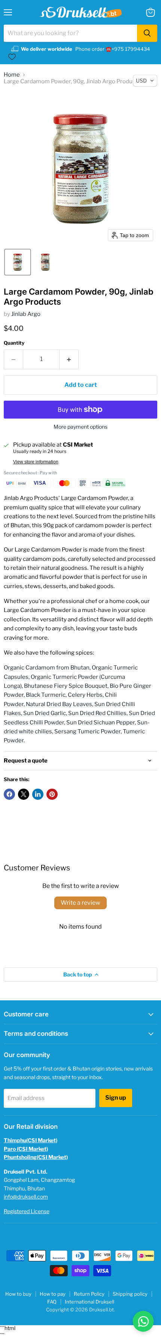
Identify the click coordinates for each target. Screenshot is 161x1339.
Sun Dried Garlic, (45, 713)
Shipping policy (130, 1294)
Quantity (14, 343)
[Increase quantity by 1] (69, 359)
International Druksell (89, 1302)
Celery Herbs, (86, 695)
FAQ (52, 1302)
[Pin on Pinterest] (52, 794)
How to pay (53, 1294)
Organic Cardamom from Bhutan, (47, 667)
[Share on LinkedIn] (37, 794)
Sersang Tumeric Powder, (88, 731)
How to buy (18, 1294)
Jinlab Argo (25, 314)
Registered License (26, 1211)
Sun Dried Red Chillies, (98, 713)
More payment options (80, 427)
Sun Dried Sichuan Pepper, (101, 722)
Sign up (115, 1097)
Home (12, 75)
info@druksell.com (26, 1196)
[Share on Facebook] (9, 794)
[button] (17, 262)
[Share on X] (23, 794)
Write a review (80, 902)
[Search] (147, 33)
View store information (35, 462)
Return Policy (89, 1294)
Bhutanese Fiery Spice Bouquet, (66, 686)
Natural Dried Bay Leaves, (59, 704)
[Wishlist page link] (12, 56)
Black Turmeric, (46, 695)
